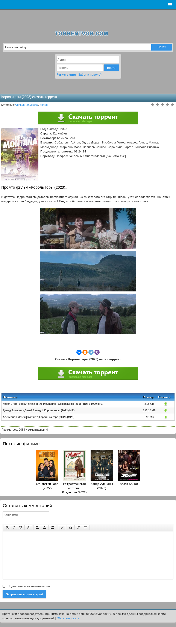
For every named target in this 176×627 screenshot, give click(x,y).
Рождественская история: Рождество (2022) (74, 488)
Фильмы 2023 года (26, 104)
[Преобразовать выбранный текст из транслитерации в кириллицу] (78, 527)
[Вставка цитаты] (71, 527)
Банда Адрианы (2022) (102, 486)
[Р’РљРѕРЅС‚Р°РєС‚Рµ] (79, 352)
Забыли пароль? (90, 74)
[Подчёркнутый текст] (21, 527)
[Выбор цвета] (62, 527)
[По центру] (45, 527)
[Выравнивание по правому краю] (52, 527)
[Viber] (97, 352)
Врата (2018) (129, 483)
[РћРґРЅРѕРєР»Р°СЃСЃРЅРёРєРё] (85, 352)
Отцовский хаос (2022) (47, 486)
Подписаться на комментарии (28, 586)
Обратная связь (68, 618)
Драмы (44, 104)
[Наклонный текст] (14, 527)
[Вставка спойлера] (86, 527)
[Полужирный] (7, 527)
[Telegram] (91, 352)
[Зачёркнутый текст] (28, 527)
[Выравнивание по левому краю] (37, 527)
